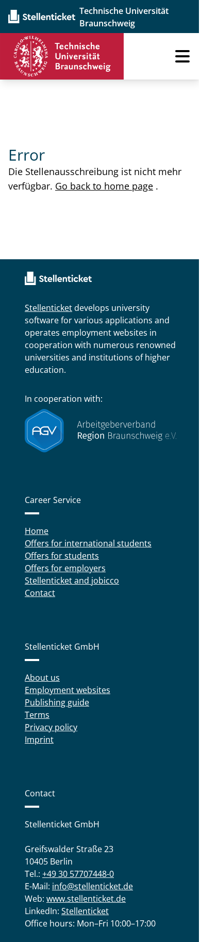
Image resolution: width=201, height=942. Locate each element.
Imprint (39, 739)
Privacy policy (51, 727)
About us (42, 677)
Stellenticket (48, 307)
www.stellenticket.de (86, 898)
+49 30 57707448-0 (78, 874)
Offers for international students (88, 543)
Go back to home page (104, 186)
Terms (37, 714)
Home (36, 531)
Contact (40, 593)
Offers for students (62, 555)
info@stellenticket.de (92, 886)
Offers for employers (65, 568)
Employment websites (67, 690)
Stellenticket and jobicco (72, 580)
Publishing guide (57, 702)
